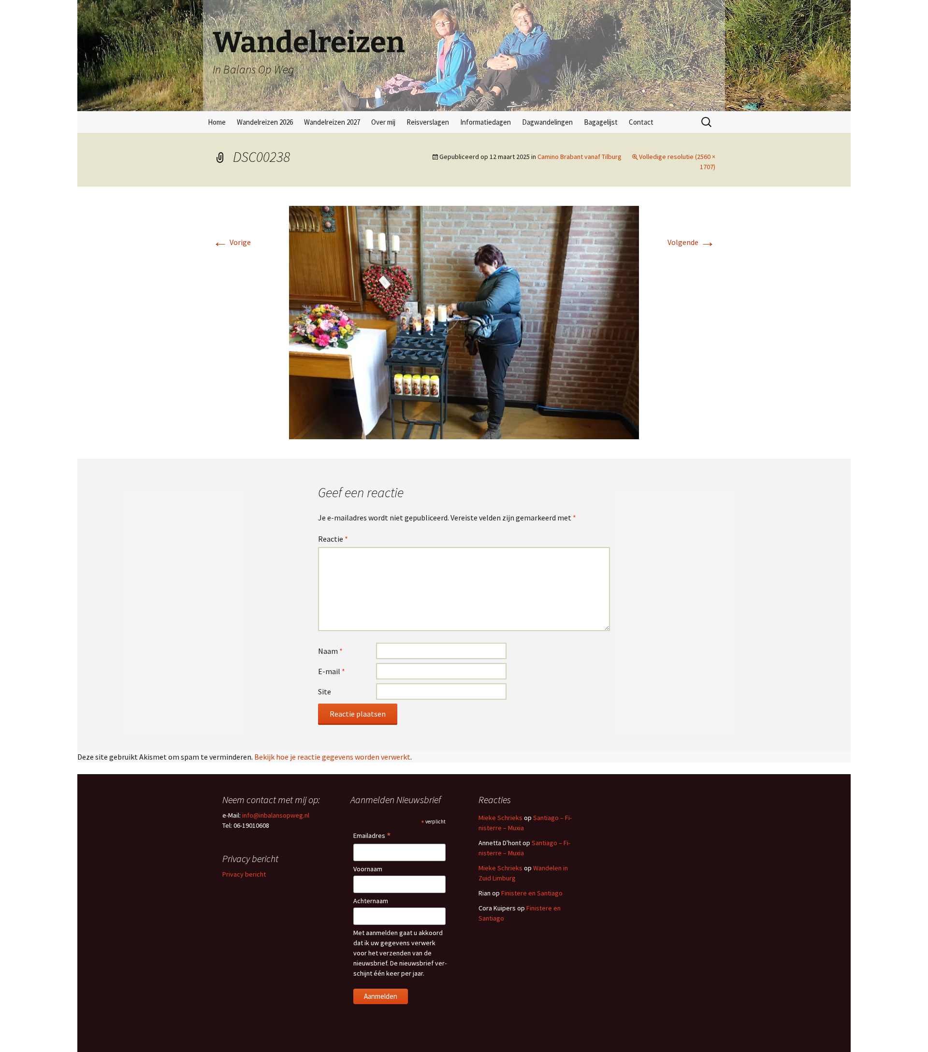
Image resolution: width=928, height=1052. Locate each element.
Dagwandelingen (547, 122)
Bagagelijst (601, 122)
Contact (641, 122)
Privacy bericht (244, 874)
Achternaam (370, 900)
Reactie (333, 539)
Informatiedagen (485, 122)
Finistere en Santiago (532, 893)
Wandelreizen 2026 (265, 122)
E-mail (331, 671)
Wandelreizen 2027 (332, 122)
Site (324, 691)
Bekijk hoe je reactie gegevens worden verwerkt (332, 757)
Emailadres (372, 836)
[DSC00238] (464, 321)
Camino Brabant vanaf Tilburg (579, 156)
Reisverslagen (427, 122)
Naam (330, 651)
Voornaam (367, 869)
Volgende (691, 242)
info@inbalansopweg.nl (275, 815)
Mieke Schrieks (500, 817)
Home (217, 122)
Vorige (232, 242)
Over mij (383, 122)
